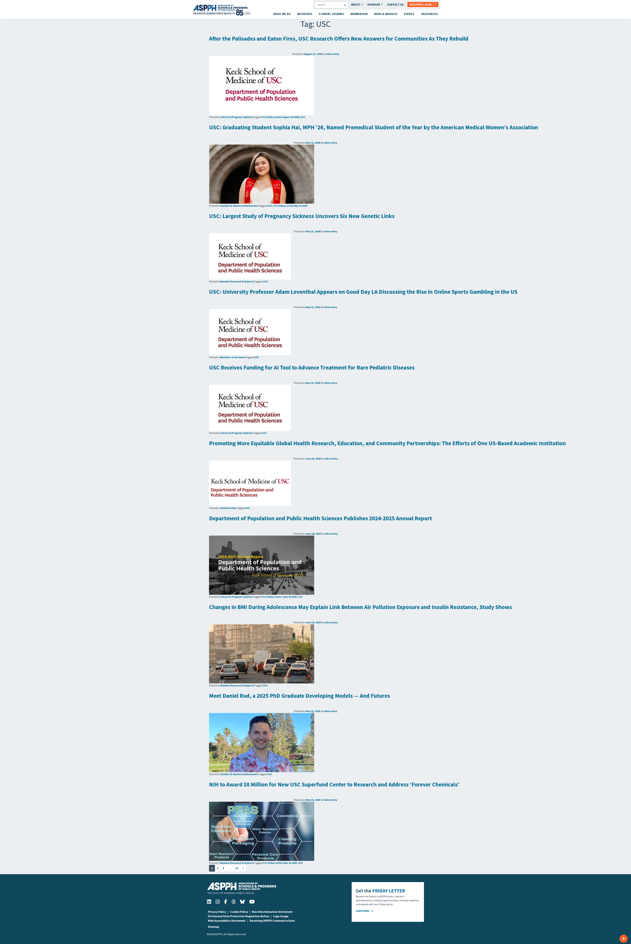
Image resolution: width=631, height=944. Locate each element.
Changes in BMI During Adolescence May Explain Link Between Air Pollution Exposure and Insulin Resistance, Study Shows (360, 607)
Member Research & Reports (237, 281)
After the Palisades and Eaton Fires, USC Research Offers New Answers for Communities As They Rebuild (338, 38)
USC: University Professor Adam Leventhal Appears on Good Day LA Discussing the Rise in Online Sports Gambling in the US (363, 291)
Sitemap (213, 927)
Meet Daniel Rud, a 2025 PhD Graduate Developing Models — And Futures (299, 695)
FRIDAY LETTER (388, 890)
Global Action (228, 508)
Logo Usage (280, 916)
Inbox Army (332, 54)
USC (303, 117)
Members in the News (232, 357)
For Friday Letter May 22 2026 (290, 205)
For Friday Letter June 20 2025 (279, 596)
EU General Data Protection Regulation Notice (238, 916)
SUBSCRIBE (363, 910)
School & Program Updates (236, 117)
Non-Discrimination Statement (272, 912)
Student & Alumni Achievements (239, 205)
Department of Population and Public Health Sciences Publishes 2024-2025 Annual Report (320, 518)
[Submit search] (346, 5)
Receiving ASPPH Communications (272, 920)
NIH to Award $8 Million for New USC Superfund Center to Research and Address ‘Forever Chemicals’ (334, 784)
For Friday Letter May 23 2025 (280, 862)
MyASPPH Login (421, 4)
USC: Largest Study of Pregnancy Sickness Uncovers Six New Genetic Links (302, 216)
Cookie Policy (239, 912)
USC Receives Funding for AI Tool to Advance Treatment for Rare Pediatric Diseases (312, 367)
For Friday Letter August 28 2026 (280, 117)
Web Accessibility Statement (227, 920)
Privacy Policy (217, 912)
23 (237, 868)
